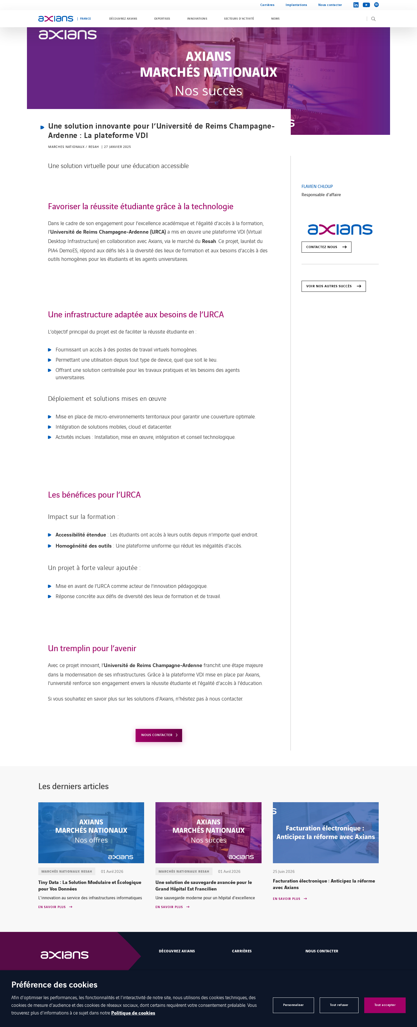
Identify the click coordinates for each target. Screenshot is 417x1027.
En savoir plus (52, 907)
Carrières (267, 5)
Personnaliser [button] (293, 1005)
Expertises (162, 19)
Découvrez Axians (123, 19)
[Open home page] (55, 19)
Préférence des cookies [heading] (54, 985)
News (275, 19)
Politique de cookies (133, 1013)
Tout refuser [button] (339, 1005)
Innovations (197, 19)
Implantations (296, 5)
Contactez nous (321, 247)
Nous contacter (330, 5)
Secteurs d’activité (239, 19)
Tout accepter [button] (385, 1005)
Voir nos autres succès (329, 286)
